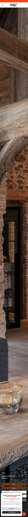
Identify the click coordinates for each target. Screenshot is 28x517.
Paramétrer (11, 508)
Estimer (14, 488)
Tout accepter (11, 512)
